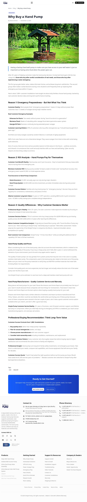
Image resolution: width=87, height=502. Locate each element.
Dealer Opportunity (72, 467)
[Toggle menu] (32, 3)
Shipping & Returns (50, 481)
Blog (14, 8)
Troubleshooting (49, 467)
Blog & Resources (72, 461)
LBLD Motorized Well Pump (7, 476)
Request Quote (27, 478)
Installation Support (50, 464)
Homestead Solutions (29, 461)
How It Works (27, 472)
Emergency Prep (27, 470)
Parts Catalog (27, 481)
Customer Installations (51, 475)
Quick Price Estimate (29, 475)
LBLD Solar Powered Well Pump (8, 478)
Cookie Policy (46, 487)
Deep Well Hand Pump (7, 459)
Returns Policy (54, 487)
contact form (48, 416)
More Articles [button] (50, 389)
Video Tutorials (49, 470)
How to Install (49, 461)
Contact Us (48, 472)
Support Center (49, 459)
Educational (11, 12)
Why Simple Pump (28, 459)
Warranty (47, 478)
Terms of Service (28, 487)
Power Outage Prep (28, 467)
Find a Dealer (70, 464)
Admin (61, 487)
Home (9, 8)
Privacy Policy (37, 487)
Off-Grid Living (27, 464)
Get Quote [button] (80, 2)
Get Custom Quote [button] (38, 389)
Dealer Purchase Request (74, 470)
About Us (69, 459)
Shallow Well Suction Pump (9, 461)
